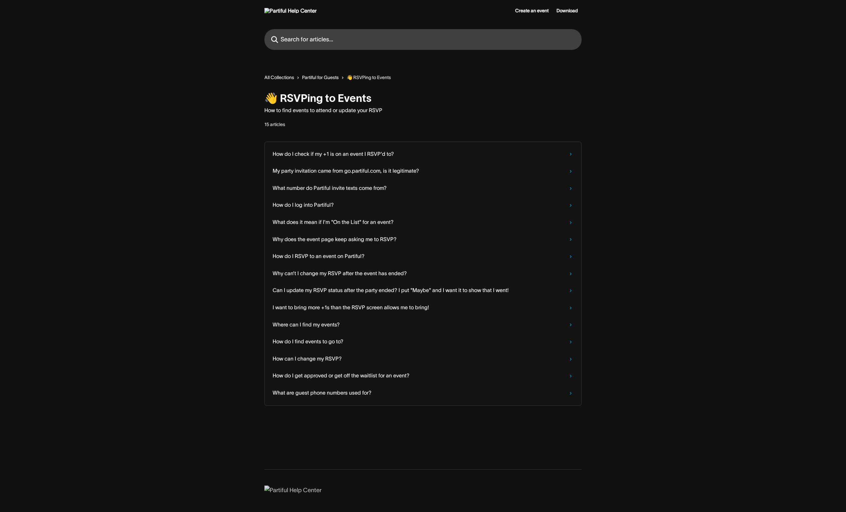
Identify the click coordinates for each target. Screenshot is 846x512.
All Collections (279, 77)
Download (567, 10)
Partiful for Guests (320, 77)
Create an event (532, 10)
